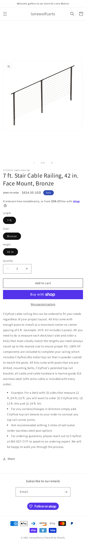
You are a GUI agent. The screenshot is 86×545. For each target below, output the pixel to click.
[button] (5, 13)
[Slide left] (34, 162)
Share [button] (11, 459)
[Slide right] (51, 162)
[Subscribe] (65, 492)
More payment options (43, 304)
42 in (10, 252)
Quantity (8, 260)
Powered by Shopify (54, 537)
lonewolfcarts (36, 537)
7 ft (9, 220)
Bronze (12, 236)
